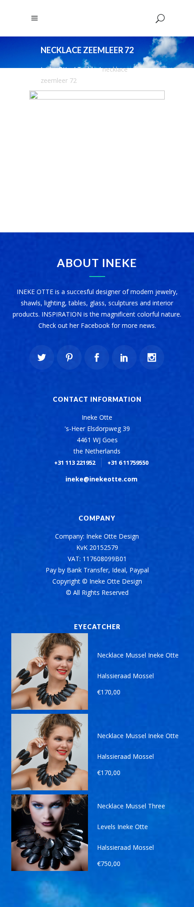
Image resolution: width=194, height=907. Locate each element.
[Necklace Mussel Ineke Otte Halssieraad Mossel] (49, 671)
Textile (87, 69)
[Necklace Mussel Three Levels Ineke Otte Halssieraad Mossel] (49, 832)
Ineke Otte (56, 69)
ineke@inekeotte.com (101, 479)
